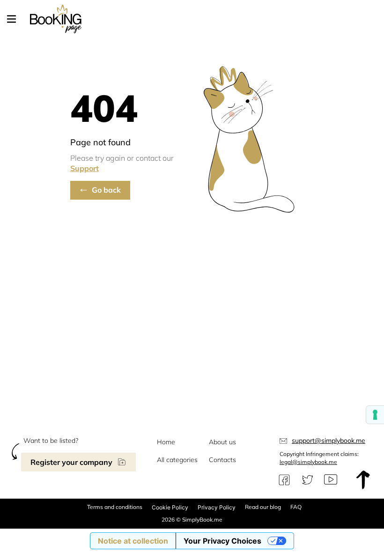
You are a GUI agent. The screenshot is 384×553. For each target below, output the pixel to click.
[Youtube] (330, 480)
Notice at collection (133, 541)
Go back (106, 189)
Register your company (71, 462)
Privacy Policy (217, 507)
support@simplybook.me (328, 440)
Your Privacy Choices (222, 541)
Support (84, 168)
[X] (308, 480)
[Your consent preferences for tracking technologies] (375, 415)
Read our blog (263, 506)
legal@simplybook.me (308, 461)
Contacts (222, 460)
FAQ (296, 506)
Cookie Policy (170, 507)
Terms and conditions (114, 506)
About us (222, 442)
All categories (177, 460)
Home (166, 442)
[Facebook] (284, 480)
